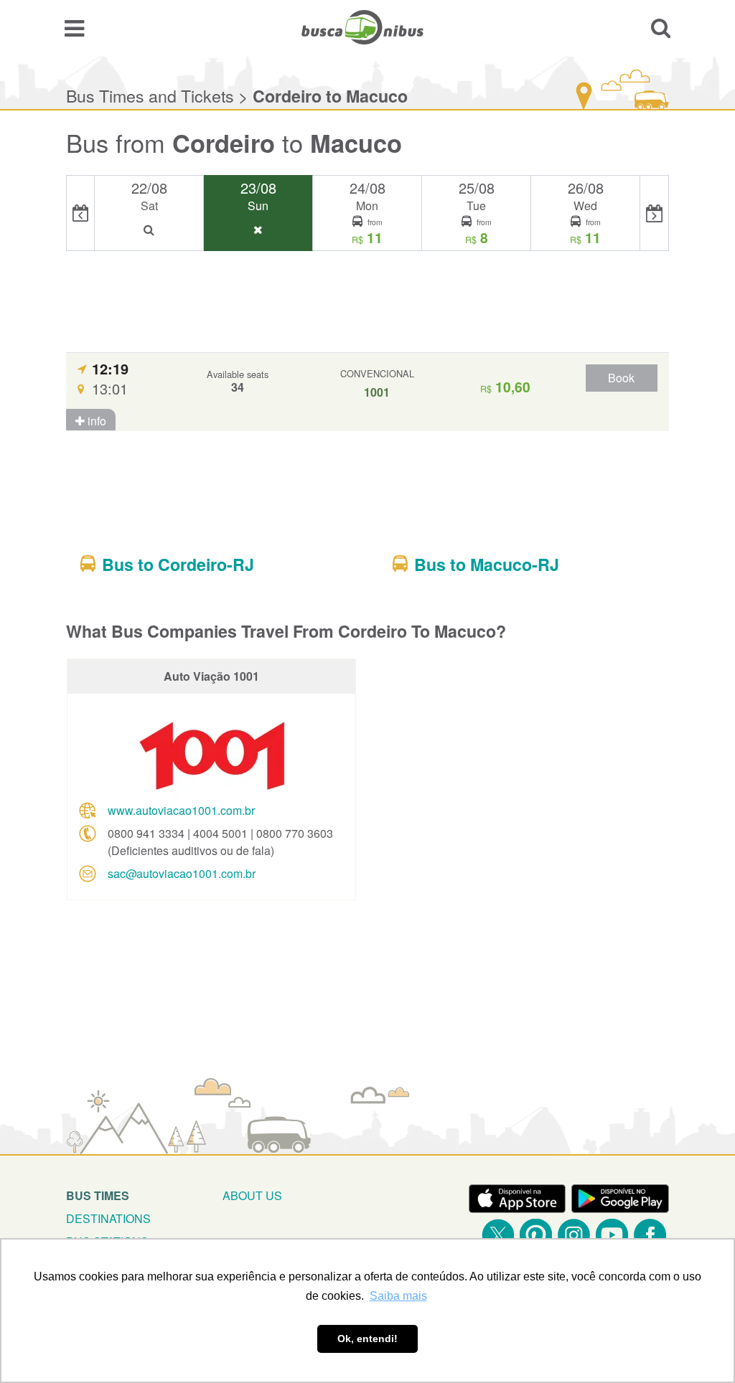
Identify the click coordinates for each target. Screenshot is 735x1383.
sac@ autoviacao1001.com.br (182, 873)
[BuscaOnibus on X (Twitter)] (498, 1235)
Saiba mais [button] (398, 1296)
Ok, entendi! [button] (367, 1338)
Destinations (108, 1218)
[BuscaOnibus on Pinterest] (536, 1235)
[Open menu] (74, 27)
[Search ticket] (661, 27)
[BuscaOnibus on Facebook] (650, 1235)
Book (621, 377)
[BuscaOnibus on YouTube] (612, 1235)
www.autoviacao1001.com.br (181, 810)
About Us (252, 1195)
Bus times (97, 1195)
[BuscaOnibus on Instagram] (574, 1235)
